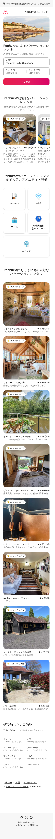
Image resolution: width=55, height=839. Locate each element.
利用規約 (34, 825)
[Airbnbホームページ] (5, 11)
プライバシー (21, 825)
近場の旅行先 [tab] (9, 730)
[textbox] (15, 73)
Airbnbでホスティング (36, 11)
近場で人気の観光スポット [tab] (31, 730)
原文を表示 (45, 3)
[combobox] (26, 63)
